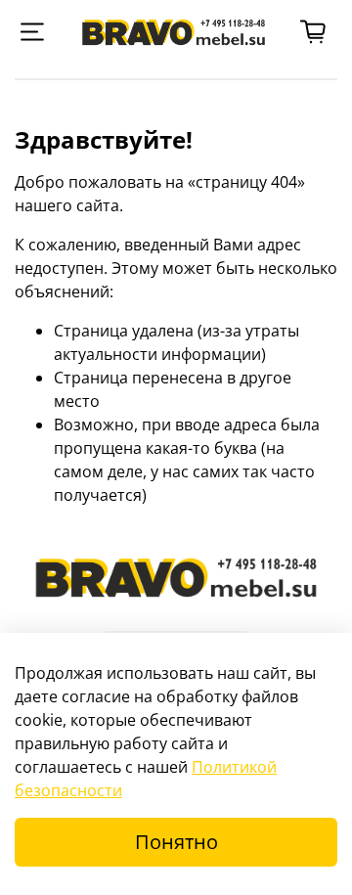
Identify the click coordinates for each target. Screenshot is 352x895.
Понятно (176, 841)
